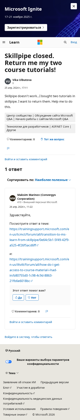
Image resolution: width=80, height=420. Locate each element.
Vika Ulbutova (21, 80)
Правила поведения (53, 409)
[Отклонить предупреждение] (74, 6)
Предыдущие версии (55, 382)
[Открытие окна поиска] (65, 42)
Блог (6, 387)
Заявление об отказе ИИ (19, 382)
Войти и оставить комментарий (26, 159)
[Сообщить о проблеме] (8, 148)
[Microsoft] (40, 42)
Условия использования (19, 409)
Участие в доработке (31, 387)
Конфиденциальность (17, 393)
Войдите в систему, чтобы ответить (28, 337)
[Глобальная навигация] (4, 42)
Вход (74, 42)
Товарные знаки (14, 414)
